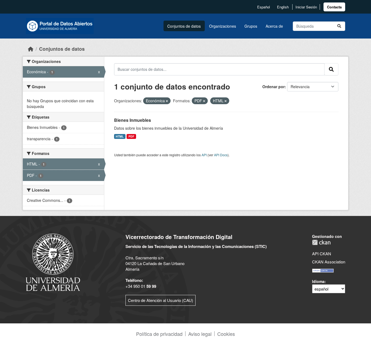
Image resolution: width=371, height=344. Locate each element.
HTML (120, 136)
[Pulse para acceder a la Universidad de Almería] (53, 262)
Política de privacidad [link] (159, 333)
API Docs (221, 154)
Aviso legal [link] (200, 333)
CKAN (321, 242)
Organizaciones (222, 26)
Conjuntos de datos (184, 26)
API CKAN (321, 253)
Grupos (250, 26)
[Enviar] (339, 26)
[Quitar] (167, 101)
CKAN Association (328, 262)
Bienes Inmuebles (132, 120)
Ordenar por (273, 86)
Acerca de (274, 26)
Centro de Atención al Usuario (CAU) (160, 300)
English (283, 6)
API (204, 154)
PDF (131, 136)
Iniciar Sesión (306, 6)
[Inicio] (30, 48)
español (263, 6)
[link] (334, 6)
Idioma (318, 281)
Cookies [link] (226, 333)
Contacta (334, 6)
